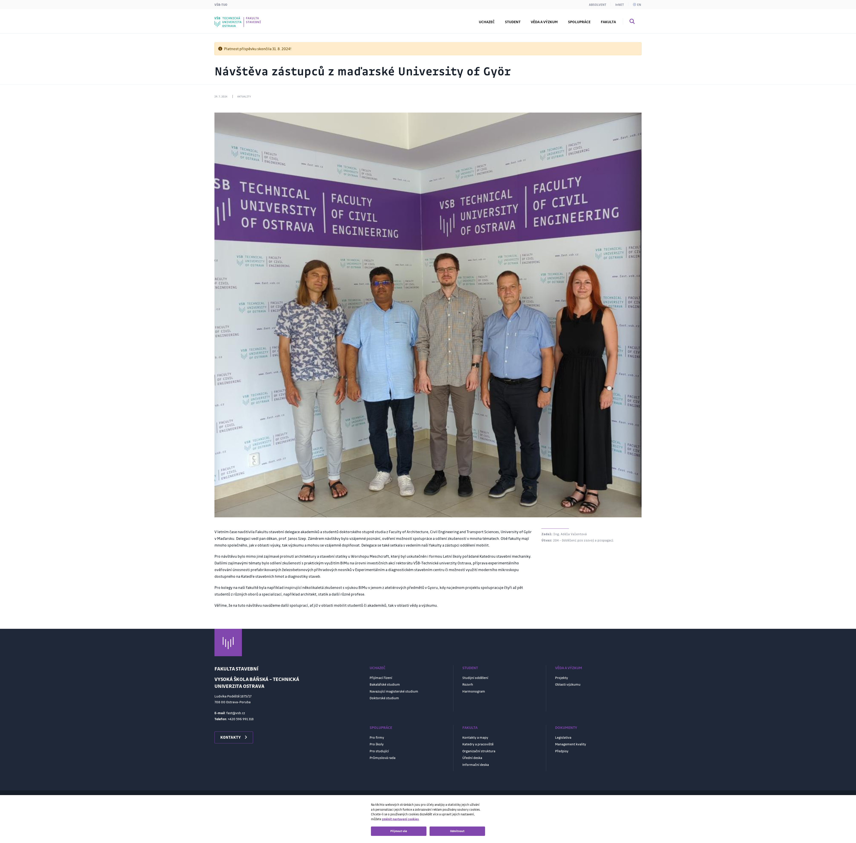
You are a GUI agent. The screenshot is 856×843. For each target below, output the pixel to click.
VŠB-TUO (220, 4)
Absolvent (597, 4)
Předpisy (561, 751)
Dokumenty (566, 727)
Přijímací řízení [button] (237, 18)
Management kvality (570, 744)
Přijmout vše (398, 831)
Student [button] (513, 21)
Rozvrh (230, 18)
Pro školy (377, 744)
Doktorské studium (384, 698)
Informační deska (475, 764)
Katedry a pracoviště (478, 744)
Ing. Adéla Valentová (570, 534)
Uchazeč (377, 667)
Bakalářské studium (385, 684)
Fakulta (469, 727)
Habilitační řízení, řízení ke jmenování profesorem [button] (270, 18)
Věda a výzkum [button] (544, 21)
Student (470, 667)
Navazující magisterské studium (394, 691)
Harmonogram (473, 691)
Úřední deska (472, 757)
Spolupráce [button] (579, 21)
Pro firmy (377, 737)
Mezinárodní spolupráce (246, 18)
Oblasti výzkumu (567, 684)
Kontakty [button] (230, 737)
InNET (619, 4)
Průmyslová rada (382, 757)
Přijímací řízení (381, 677)
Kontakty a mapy (475, 737)
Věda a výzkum (568, 667)
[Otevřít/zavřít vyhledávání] (632, 22)
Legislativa (563, 737)
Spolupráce (381, 727)
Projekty (561, 677)
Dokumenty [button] (234, 18)
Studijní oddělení (475, 677)
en (639, 4)
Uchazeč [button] (487, 21)
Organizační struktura (478, 751)
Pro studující (379, 751)
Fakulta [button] (608, 21)
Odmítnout (457, 831)
